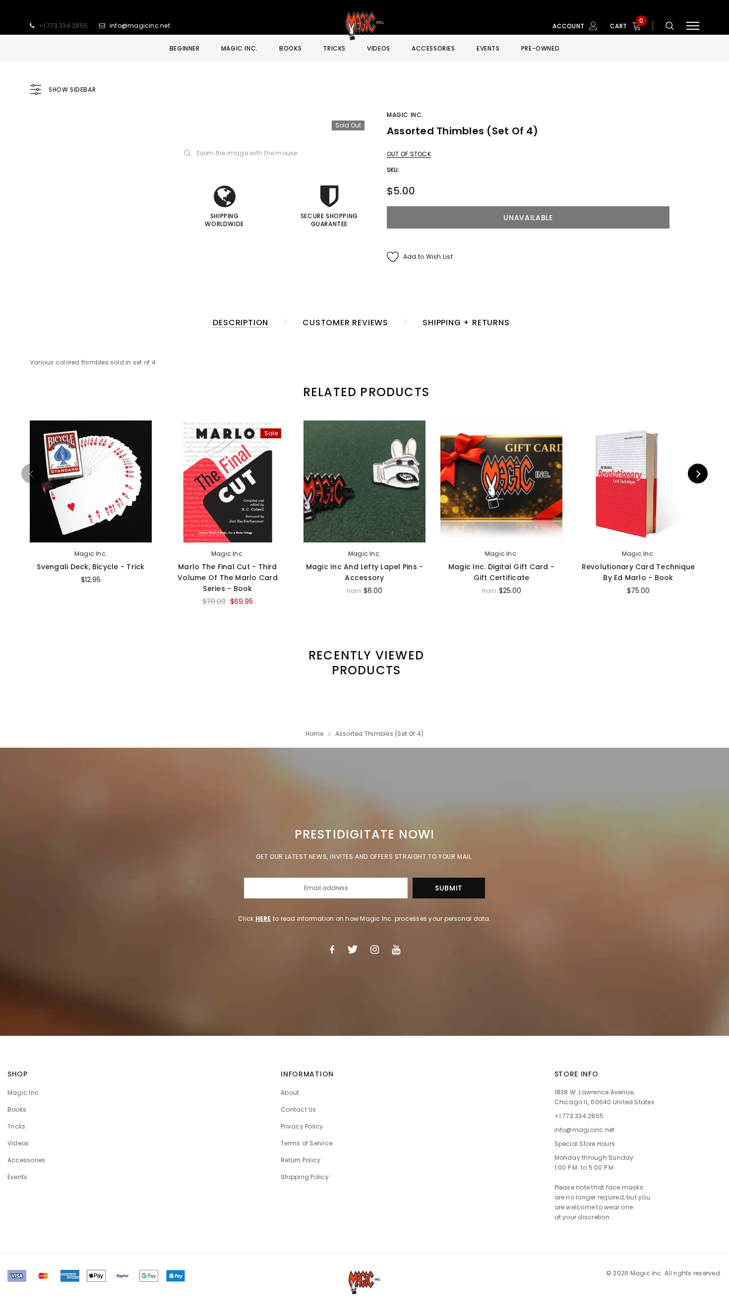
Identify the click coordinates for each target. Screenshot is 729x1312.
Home (314, 733)
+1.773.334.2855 (63, 25)
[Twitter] (352, 949)
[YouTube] (396, 949)
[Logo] (364, 26)
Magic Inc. (405, 115)
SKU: (393, 170)
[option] (90, 506)
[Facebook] (331, 949)
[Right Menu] (692, 26)
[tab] (364, 392)
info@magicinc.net (140, 25)
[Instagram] (374, 949)
